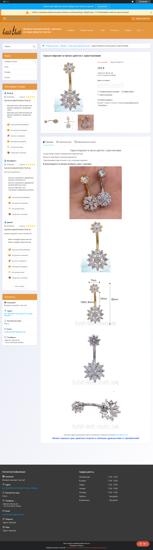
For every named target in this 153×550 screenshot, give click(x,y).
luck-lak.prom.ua (122, 435)
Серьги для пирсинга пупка (79, 46)
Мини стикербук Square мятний (19, 242)
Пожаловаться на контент (75, 548)
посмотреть (102, 6)
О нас (102, 30)
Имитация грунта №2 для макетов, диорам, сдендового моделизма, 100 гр (19, 108)
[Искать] (34, 46)
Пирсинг (63, 46)
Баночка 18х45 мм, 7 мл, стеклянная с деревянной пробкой (21, 189)
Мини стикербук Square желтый (19, 239)
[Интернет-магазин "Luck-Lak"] (12, 30)
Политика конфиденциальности (96, 548)
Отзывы (128, 30)
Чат (144, 544)
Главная (71, 30)
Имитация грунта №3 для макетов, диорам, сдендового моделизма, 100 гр (19, 115)
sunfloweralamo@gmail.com (15, 332)
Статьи (7, 77)
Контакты (115, 30)
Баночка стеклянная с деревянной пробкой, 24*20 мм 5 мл (20, 179)
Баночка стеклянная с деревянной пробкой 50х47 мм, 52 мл (20, 184)
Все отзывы (19, 286)
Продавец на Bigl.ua (76, 545)
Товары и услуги (86, 30)
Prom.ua (87, 543)
